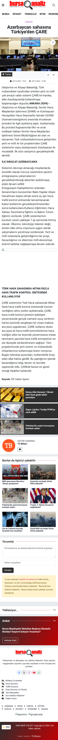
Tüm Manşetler (12, 692)
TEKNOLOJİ (30, 14)
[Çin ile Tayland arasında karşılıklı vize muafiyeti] (15, 519)
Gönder (8, 570)
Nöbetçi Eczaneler (14, 680)
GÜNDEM (8, 706)
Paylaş (8, 74)
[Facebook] (19, 672)
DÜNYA (29, 22)
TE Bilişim (22, 443)
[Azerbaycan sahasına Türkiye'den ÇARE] (29, 54)
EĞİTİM (41, 706)
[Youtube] (34, 672)
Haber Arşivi (11, 698)
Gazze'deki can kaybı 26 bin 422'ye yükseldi (42, 529)
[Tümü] (54, 610)
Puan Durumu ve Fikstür (16, 689)
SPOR (42, 14)
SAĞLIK (7, 709)
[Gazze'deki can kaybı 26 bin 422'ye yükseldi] (43, 519)
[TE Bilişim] (8, 445)
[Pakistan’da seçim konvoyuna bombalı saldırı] (15, 495)
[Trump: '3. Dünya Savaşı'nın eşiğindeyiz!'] (43, 495)
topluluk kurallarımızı (28, 579)
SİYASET (17, 14)
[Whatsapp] (39, 672)
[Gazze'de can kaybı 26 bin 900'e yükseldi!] (43, 471)
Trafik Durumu (12, 686)
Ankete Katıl (10, 640)
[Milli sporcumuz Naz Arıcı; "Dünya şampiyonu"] (15, 471)
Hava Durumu (12, 683)
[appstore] (21, 715)
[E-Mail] (20, 449)
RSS (7, 727)
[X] (24, 672)
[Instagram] (29, 672)
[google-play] (35, 715)
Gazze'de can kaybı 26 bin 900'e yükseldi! (41, 482)
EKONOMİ (32, 709)
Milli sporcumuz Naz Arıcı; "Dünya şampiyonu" (13, 482)
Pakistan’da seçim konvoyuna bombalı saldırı (14, 506)
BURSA (5, 14)
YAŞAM (44, 709)
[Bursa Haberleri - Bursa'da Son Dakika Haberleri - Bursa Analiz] (28, 5)
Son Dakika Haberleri (15, 695)
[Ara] (53, 5)
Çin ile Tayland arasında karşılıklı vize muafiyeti (12, 529)
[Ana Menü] (3, 5)
